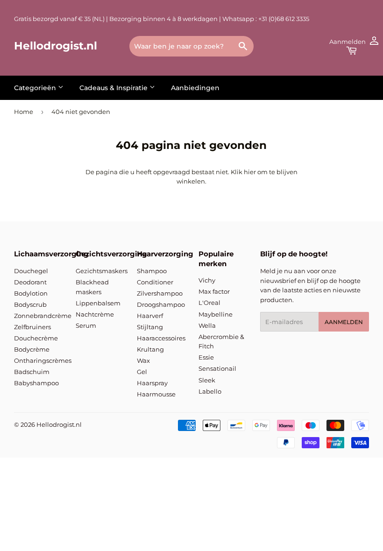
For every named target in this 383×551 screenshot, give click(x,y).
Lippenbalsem (98, 303)
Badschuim (32, 371)
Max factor (214, 291)
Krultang (150, 349)
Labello (210, 391)
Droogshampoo (161, 304)
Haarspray (152, 383)
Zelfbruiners (32, 327)
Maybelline (216, 314)
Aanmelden (344, 321)
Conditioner (155, 282)
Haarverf (150, 315)
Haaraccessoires (161, 338)
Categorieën (36, 88)
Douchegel (31, 271)
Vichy (207, 280)
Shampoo (152, 271)
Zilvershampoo (160, 293)
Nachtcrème (95, 314)
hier (250, 172)
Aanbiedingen (195, 88)
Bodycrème (32, 349)
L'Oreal (209, 302)
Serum (86, 325)
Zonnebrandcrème (42, 315)
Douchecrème (36, 338)
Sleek (207, 380)
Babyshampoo (36, 383)
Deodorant (30, 282)
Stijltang (150, 327)
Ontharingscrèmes (42, 360)
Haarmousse (156, 394)
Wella (207, 325)
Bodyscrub (30, 304)
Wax (143, 360)
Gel (142, 371)
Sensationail (217, 368)
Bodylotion (31, 293)
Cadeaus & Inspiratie (114, 88)
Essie (206, 357)
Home (23, 111)
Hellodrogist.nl (55, 45)
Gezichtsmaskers (102, 271)
